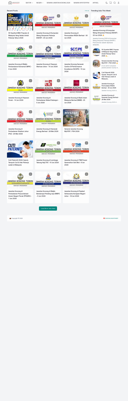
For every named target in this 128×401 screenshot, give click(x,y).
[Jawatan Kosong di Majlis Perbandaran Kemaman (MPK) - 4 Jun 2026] (20, 61)
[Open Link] (118, 3)
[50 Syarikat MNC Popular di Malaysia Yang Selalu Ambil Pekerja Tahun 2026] (20, 30)
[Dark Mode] (107, 3)
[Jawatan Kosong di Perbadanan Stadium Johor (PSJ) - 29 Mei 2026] (20, 126)
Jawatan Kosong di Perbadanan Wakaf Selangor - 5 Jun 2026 (47, 100)
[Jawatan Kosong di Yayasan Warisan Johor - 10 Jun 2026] (48, 61)
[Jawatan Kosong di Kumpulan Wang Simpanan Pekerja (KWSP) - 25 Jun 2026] (48, 30)
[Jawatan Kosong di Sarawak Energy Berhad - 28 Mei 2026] (48, 126)
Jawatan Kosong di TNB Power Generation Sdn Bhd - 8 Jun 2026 (75, 162)
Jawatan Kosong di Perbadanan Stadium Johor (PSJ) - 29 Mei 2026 (18, 131)
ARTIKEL (95, 3)
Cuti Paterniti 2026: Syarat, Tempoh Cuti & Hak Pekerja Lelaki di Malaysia (18, 162)
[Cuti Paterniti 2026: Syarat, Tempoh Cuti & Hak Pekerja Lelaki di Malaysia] (20, 157)
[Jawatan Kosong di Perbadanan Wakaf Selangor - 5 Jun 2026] (48, 95)
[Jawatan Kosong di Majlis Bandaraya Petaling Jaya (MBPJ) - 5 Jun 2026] (48, 188)
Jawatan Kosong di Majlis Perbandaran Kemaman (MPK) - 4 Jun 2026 (20, 66)
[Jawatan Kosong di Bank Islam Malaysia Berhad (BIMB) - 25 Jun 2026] (76, 95)
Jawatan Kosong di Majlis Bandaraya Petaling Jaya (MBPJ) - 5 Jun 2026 (48, 193)
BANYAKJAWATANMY (111, 218)
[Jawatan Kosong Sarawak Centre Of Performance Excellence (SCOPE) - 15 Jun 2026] (76, 61)
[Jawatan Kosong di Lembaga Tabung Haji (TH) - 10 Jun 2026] (48, 157)
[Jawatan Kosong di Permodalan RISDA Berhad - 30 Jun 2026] (76, 30)
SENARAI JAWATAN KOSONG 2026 (58, 3)
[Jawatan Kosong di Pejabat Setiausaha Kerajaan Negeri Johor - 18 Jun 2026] (76, 188)
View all (87, 10)
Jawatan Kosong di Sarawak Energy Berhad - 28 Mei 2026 (110, 97)
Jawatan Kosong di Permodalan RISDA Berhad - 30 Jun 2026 (76, 35)
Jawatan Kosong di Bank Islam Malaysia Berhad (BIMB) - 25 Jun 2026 (75, 100)
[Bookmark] (30, 16)
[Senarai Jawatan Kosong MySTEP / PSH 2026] (76, 126)
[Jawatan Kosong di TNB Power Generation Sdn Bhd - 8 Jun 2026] (76, 157)
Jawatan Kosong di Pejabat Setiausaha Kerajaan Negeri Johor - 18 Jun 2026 (74, 193)
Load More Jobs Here (48, 208)
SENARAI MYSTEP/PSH (81, 3)
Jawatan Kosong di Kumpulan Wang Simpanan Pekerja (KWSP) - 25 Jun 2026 (47, 35)
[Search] (115, 3)
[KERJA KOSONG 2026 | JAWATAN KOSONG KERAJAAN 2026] (14, 2)
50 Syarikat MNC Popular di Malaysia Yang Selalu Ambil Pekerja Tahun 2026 (18, 35)
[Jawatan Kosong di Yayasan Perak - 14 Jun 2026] (20, 95)
